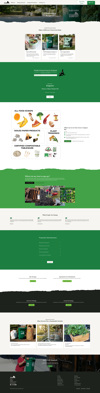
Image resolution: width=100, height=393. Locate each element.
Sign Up (50, 96)
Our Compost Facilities (29, 182)
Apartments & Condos (67, 281)
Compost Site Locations (13, 383)
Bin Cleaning (33, 281)
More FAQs (50, 262)
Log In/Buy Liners (82, 2)
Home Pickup (59, 377)
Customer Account (76, 380)
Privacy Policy (78, 388)
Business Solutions (59, 379)
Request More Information (13, 381)
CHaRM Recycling (59, 383)
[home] (6, 2)
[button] (13, 3)
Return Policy (88, 388)
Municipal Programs (60, 380)
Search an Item (67, 141)
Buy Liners (75, 379)
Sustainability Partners (77, 383)
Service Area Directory (13, 382)
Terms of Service (83, 388)
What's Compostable (77, 377)
